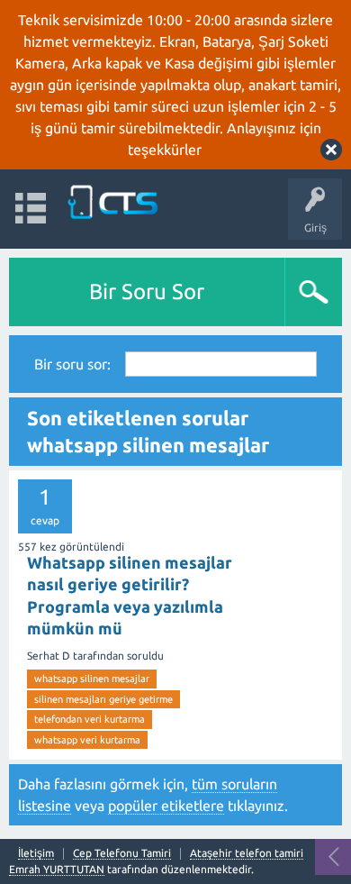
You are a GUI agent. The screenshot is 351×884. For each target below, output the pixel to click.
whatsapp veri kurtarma (87, 739)
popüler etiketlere (166, 805)
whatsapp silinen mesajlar (91, 678)
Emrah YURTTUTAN (56, 869)
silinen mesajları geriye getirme (103, 699)
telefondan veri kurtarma (89, 719)
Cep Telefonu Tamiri (122, 853)
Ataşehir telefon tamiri (246, 853)
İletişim (36, 853)
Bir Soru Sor (146, 291)
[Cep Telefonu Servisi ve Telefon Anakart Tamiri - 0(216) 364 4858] (114, 200)
